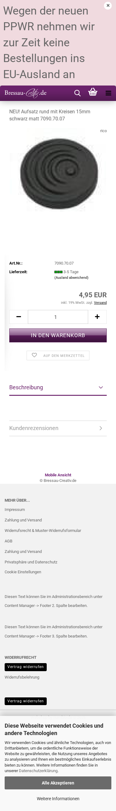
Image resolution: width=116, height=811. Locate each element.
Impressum (15, 509)
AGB (8, 541)
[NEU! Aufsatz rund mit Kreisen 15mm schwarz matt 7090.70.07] (58, 174)
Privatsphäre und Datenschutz (31, 562)
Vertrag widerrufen (25, 667)
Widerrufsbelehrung (22, 677)
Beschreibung (26, 387)
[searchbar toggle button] (77, 93)
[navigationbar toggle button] (108, 93)
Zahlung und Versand (23, 520)
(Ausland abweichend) (71, 278)
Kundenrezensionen (33, 428)
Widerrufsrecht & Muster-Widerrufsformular (43, 530)
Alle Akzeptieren (58, 782)
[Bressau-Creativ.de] (23, 93)
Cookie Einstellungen (23, 572)
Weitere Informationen (58, 798)
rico (103, 130)
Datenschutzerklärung (38, 770)
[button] (18, 317)
